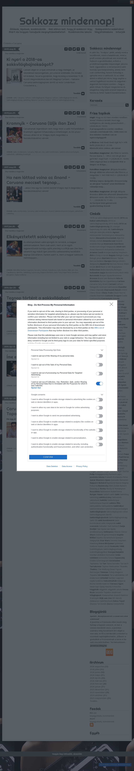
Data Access (67, 466)
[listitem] (67, 350)
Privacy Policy (82, 466)
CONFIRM (48, 457)
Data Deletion (52, 466)
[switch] (99, 356)
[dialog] (67, 385)
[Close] (112, 305)
